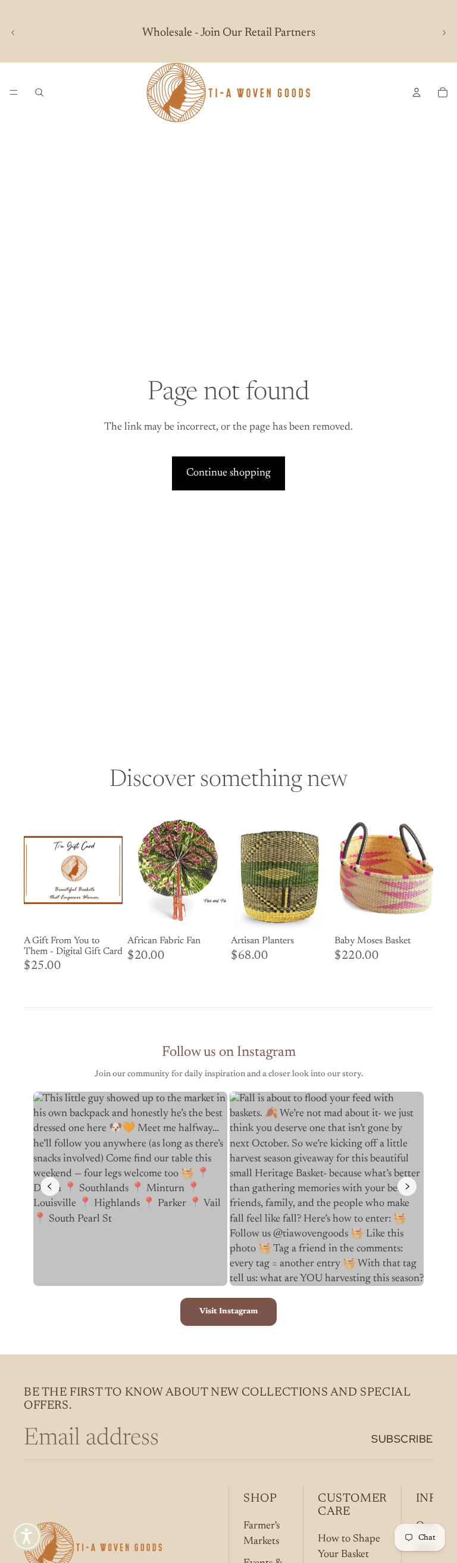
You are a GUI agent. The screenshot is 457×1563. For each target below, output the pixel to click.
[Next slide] (444, 33)
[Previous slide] (13, 33)
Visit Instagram (228, 1311)
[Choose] (104, 913)
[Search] (39, 92)
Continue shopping (228, 473)
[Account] (416, 92)
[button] (27, 1536)
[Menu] (13, 92)
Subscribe (402, 1439)
